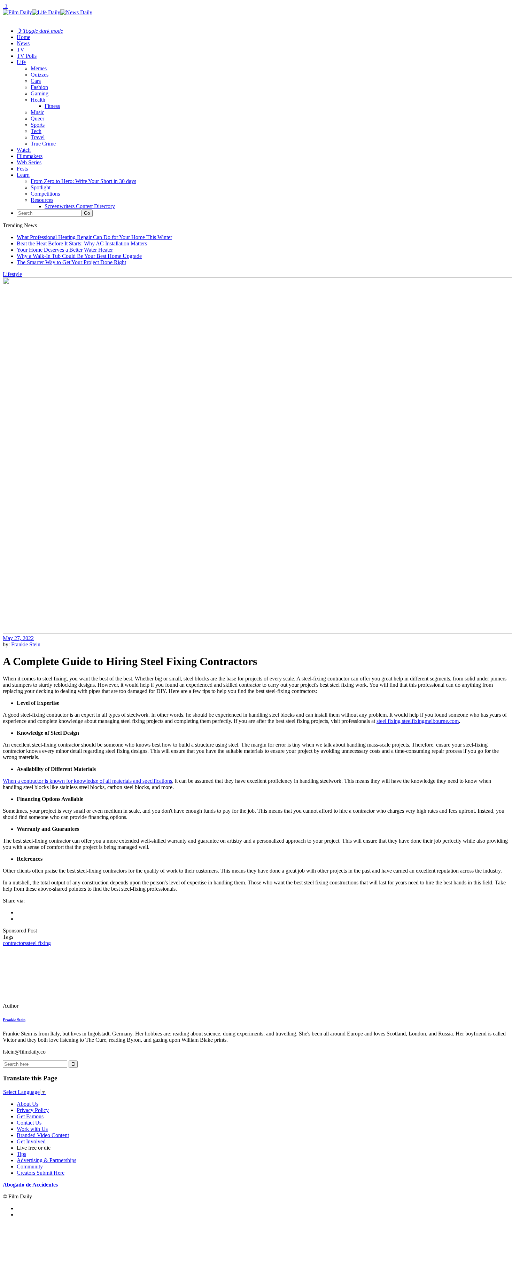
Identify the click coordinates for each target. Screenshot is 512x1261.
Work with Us (32, 1129)
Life (21, 62)
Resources (42, 200)
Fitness (52, 106)
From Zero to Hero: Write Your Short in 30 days (83, 181)
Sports (38, 125)
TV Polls (27, 56)
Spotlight (41, 187)
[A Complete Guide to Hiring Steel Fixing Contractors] (50, 1006)
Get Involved (31, 1141)
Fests (22, 169)
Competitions (45, 194)
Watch (24, 150)
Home (23, 37)
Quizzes (39, 75)
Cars (36, 81)
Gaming (39, 93)
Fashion (39, 87)
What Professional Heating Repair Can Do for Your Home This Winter (94, 237)
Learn (23, 175)
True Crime (43, 144)
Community (30, 1166)
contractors (15, 943)
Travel (38, 137)
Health (38, 100)
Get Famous (30, 1116)
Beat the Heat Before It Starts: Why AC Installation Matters (82, 243)
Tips (21, 1154)
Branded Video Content (43, 1135)
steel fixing (39, 943)
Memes (39, 68)
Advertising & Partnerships (46, 1160)
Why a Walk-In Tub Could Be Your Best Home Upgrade (79, 256)
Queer (37, 118)
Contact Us (29, 1123)
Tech (36, 131)
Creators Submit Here (40, 1173)
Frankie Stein (25, 644)
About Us (27, 1104)
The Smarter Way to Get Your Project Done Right (71, 262)
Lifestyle (12, 274)
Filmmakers (29, 156)
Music (37, 112)
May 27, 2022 (18, 638)
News (23, 43)
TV (20, 50)
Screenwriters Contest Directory (80, 206)
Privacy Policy (33, 1110)
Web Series (29, 162)
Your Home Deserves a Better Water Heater (65, 250)
